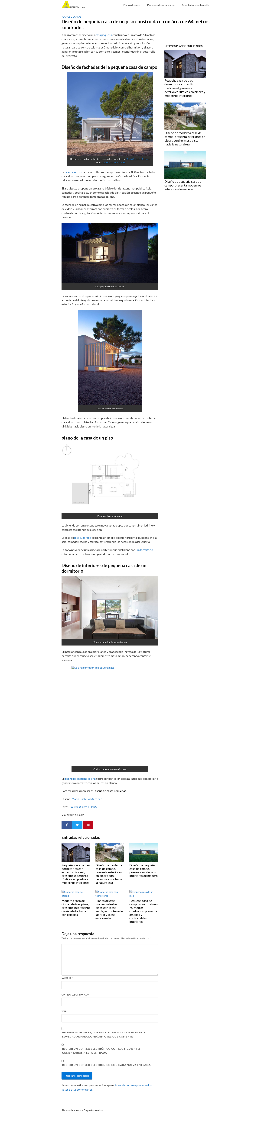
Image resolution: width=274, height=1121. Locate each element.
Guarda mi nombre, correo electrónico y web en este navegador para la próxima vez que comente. (104, 1034)
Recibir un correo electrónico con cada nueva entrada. (106, 1064)
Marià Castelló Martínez (138, 159)
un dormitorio (144, 550)
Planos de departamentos (161, 4)
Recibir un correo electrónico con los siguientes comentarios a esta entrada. (101, 1050)
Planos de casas (131, 4)
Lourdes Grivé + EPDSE (114, 162)
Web (64, 1011)
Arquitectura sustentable (195, 4)
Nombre (67, 978)
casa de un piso (74, 172)
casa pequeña (103, 35)
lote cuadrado (82, 537)
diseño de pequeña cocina (80, 778)
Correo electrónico (75, 994)
